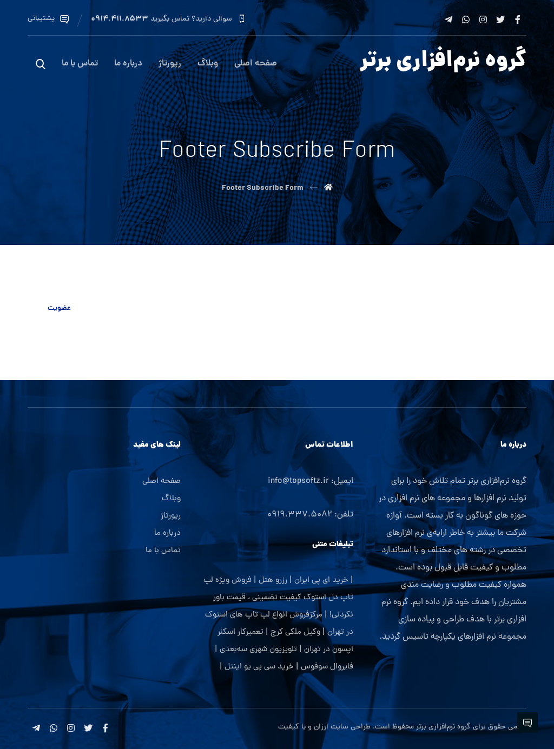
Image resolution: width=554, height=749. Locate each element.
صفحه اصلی (161, 481)
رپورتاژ (171, 516)
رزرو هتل (273, 580)
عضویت (59, 308)
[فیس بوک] (517, 19)
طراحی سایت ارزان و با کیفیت (324, 727)
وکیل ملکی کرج (295, 632)
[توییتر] (500, 19)
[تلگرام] (448, 19)
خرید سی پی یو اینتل (259, 667)
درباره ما (167, 533)
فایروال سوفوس (327, 667)
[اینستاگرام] (483, 19)
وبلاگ (171, 499)
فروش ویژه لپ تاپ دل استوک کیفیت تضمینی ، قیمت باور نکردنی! (278, 597)
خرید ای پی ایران (321, 580)
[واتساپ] (465, 19)
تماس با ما (163, 551)
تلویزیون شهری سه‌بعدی (258, 650)
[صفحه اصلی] (328, 188)
